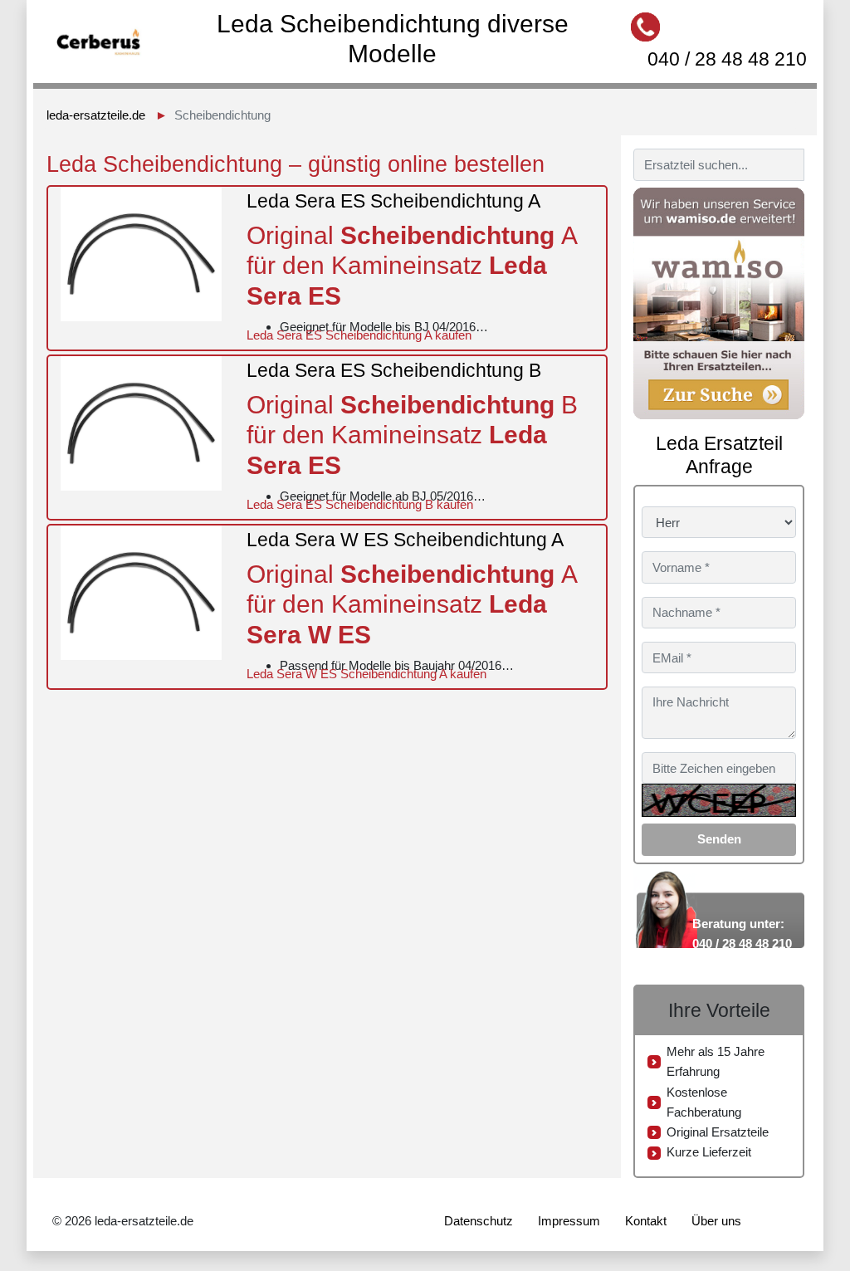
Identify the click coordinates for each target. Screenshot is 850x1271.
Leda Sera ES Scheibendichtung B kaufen (360, 504)
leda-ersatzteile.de (95, 115)
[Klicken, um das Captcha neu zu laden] (719, 800)
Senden (719, 839)
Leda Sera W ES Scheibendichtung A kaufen (366, 674)
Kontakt (646, 1221)
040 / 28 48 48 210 (727, 59)
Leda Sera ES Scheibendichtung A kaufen (359, 335)
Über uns (716, 1221)
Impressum (569, 1221)
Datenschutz (478, 1221)
